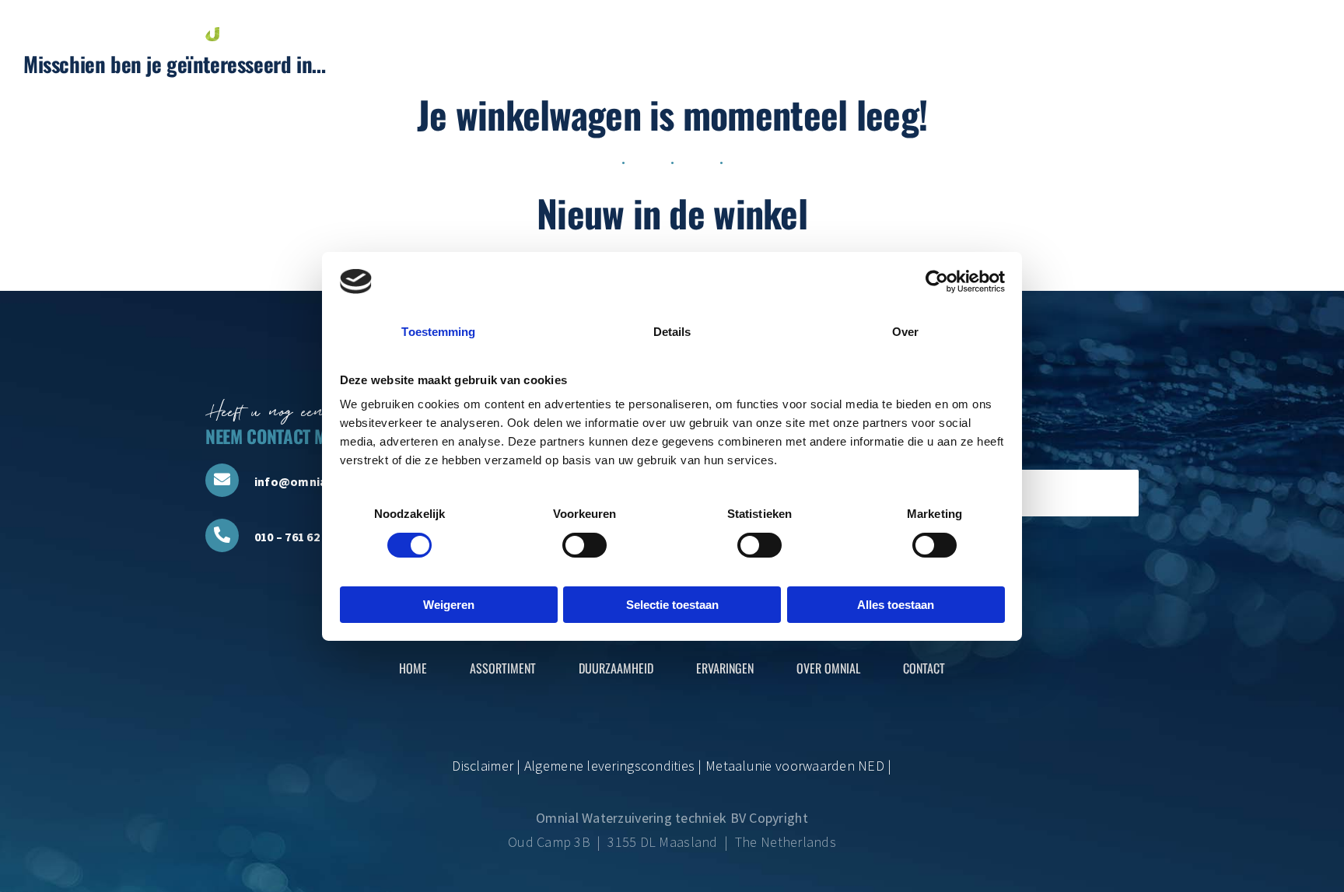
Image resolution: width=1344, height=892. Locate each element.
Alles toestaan (895, 604)
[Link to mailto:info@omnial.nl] (222, 480)
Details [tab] (672, 331)
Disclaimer (482, 766)
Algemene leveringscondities (608, 766)
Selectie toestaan (672, 604)
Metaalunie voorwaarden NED (794, 766)
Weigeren (448, 604)
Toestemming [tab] (438, 331)
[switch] (584, 545)
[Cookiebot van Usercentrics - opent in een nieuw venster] (937, 281)
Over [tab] (905, 331)
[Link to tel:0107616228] (222, 535)
